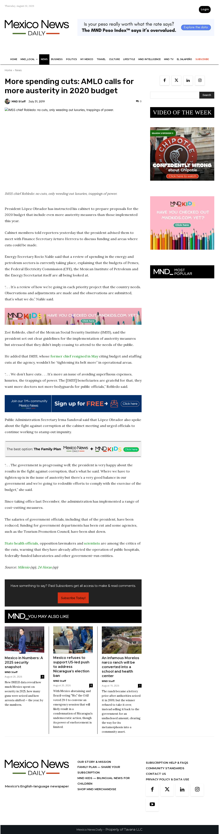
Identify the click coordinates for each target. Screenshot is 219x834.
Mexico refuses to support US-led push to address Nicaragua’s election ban (71, 667)
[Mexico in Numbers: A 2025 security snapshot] (24, 640)
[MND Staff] (8, 101)
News (18, 70)
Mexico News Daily (89, 829)
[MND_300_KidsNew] (182, 253)
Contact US (156, 773)
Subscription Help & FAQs (167, 762)
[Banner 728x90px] (73, 316)
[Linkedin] (188, 80)
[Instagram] (200, 80)
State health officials (21, 543)
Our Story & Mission (94, 761)
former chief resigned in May (74, 356)
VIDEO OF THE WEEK (182, 112)
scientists (92, 543)
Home (8, 70)
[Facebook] (164, 80)
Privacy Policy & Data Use (167, 779)
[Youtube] (152, 804)
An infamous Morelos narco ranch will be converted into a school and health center (120, 667)
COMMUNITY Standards (165, 768)
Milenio (24, 567)
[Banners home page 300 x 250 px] (182, 184)
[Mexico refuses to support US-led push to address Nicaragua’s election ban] (73, 640)
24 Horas (45, 567)
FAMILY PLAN (87, 767)
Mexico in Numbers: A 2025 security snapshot (24, 662)
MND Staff (19, 101)
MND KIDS (85, 778)
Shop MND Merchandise (96, 789)
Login (205, 9)
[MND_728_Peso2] (145, 39)
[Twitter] (176, 80)
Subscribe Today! (73, 598)
